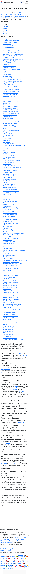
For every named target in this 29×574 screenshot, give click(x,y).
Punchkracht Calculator (9, 326)
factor (16, 386)
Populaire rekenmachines (19, 549)
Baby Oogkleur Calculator (10, 184)
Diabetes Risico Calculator (10, 49)
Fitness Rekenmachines (7, 14)
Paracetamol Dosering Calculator (12, 189)
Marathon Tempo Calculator (10, 297)
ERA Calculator (7, 289)
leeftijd (15, 389)
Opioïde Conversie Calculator (11, 191)
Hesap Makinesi (13, 562)
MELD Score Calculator (9, 216)
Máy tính (16, 565)
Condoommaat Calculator (10, 214)
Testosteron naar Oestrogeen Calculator (14, 247)
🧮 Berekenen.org (6, 2)
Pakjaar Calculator (8, 169)
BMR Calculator (7, 72)
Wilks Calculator (7, 319)
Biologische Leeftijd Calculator (11, 230)
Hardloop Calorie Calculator (10, 282)
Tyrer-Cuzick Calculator (9, 243)
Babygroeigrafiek (7, 172)
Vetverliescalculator (8, 118)
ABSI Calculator (7, 62)
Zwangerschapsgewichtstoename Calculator (15, 260)
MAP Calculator (7, 218)
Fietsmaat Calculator (8, 334)
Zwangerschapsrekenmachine (11, 262)
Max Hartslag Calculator (9, 280)
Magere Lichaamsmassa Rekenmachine (13, 81)
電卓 (4, 568)
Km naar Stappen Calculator (10, 277)
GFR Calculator (7, 159)
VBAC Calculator (7, 270)
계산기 (9, 568)
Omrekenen (9, 550)
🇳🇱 (21, 2)
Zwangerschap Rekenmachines (18, 16)
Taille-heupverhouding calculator (12, 69)
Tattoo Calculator (7, 194)
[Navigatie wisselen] (27, 2)
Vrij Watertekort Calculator (10, 176)
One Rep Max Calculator (9, 88)
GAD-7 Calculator (7, 177)
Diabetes (5, 26)
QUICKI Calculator (8, 45)
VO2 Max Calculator (8, 279)
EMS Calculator (7, 225)
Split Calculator (7, 336)
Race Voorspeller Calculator (10, 301)
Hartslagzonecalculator (9, 312)
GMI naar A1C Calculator (9, 66)
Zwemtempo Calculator (9, 314)
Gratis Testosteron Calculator (11, 137)
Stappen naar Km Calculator (10, 323)
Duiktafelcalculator (8, 248)
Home (2, 6)
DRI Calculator (7, 103)
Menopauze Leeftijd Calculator (11, 211)
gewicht (21, 353)
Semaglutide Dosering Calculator (12, 61)
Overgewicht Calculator (9, 100)
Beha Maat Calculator (8, 143)
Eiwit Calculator (7, 150)
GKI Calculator (7, 64)
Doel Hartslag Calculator (9, 284)
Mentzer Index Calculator (10, 170)
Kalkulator (23, 562)
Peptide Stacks (7, 138)
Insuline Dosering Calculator (10, 42)
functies (8, 443)
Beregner (20, 555)
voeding (25, 355)
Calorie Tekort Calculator (9, 108)
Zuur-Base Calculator (8, 181)
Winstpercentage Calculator (10, 311)
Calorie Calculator (8, 76)
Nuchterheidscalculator (9, 187)
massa (15, 463)
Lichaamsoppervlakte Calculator (11, 160)
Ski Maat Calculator (8, 321)
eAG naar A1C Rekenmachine (11, 52)
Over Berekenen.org (5, 549)
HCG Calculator (7, 272)
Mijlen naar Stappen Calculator (11, 294)
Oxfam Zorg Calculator (9, 149)
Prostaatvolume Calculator (10, 213)
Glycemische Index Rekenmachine (12, 40)
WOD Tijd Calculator (8, 125)
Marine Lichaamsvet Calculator (11, 113)
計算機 (19, 567)
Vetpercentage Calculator (10, 78)
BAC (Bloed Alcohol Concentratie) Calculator (14, 145)
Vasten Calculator (7, 240)
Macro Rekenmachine (9, 152)
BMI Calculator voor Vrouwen (11, 101)
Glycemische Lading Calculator (11, 57)
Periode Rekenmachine (9, 257)
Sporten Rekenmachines (7, 18)
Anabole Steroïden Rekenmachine (12, 79)
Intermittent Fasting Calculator (11, 130)
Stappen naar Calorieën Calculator (12, 309)
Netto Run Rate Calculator (10, 338)
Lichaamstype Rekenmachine (11, 147)
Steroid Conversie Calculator (10, 106)
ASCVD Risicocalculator (9, 245)
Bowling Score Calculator (9, 329)
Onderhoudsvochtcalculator (10, 238)
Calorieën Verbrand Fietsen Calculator (13, 339)
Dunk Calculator (7, 290)
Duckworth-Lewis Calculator (10, 292)
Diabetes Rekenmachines (20, 13)
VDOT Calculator (7, 133)
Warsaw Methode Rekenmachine (12, 51)
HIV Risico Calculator (8, 204)
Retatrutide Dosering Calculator (11, 252)
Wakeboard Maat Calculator (10, 285)
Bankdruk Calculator (8, 331)
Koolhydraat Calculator (9, 157)
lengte (2, 372)
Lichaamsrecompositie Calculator (12, 121)
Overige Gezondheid (8, 30)
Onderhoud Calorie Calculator (11, 105)
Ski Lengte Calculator (8, 317)
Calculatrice (3, 562)
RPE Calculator (7, 120)
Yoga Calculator (7, 140)
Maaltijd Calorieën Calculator (10, 111)
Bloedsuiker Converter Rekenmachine (13, 54)
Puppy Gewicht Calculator (10, 201)
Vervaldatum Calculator (9, 255)
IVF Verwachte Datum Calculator (11, 267)
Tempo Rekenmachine (9, 71)
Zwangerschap (7, 32)
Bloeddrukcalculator (8, 186)
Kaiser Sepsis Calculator (9, 226)
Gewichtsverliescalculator (10, 115)
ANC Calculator (7, 228)
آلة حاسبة (3, 567)
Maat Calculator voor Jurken (10, 223)
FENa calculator (7, 196)
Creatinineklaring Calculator (10, 94)
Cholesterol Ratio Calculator (10, 219)
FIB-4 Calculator (7, 206)
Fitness (5, 28)
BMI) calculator (5, 369)
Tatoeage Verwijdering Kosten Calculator (14, 250)
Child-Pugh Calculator (9, 165)
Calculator (5, 558)
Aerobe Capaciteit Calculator (10, 123)
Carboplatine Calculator (9, 192)
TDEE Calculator (7, 154)
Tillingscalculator (7, 333)
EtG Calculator (7, 231)
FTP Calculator (7, 324)
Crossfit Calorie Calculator (10, 127)
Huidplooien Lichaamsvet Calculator (12, 110)
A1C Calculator (7, 44)
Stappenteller (6, 142)
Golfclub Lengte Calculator (10, 328)
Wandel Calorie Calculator (10, 287)
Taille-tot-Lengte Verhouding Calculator (13, 59)
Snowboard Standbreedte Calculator (13, 306)
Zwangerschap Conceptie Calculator (12, 263)
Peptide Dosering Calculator (10, 98)
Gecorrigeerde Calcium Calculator (12, 167)
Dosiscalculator (7, 198)
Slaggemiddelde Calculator (10, 296)
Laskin (10, 565)
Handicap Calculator (8, 302)
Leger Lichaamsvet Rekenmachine (12, 83)
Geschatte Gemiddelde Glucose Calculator (14, 56)
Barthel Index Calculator (9, 179)
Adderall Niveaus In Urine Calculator (12, 235)
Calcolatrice (3, 556)
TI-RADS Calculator (8, 221)
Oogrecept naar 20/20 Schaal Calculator (13, 233)
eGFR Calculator (7, 209)
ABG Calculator (7, 203)
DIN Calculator (7, 307)
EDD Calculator (7, 274)
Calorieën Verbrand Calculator (11, 89)
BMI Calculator (7, 74)
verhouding (4, 463)
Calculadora (12, 556)
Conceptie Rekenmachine (10, 265)
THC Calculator (7, 199)
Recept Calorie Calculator (9, 135)
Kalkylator (2, 565)
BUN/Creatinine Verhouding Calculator (13, 208)
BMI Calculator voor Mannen (10, 93)
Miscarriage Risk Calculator (10, 268)
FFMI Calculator (7, 128)
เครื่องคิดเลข (11, 567)
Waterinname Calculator (9, 96)
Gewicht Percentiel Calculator (11, 91)
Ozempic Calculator (8, 67)
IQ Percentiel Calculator (9, 162)
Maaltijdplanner (7, 116)
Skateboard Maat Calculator (10, 316)
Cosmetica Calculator (8, 253)
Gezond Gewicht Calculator (10, 86)
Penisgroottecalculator (9, 241)
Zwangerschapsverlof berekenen (12, 39)
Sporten (5, 33)
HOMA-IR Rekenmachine (9, 47)
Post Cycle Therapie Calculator (11, 132)
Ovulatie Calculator (8, 258)
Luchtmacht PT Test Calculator (11, 275)
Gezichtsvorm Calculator (9, 174)
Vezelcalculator (7, 164)
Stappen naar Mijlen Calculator (11, 299)
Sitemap (2, 550)
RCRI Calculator (7, 236)
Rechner (24, 565)
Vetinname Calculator (9, 155)
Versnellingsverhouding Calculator (12, 304)
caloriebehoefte (15, 388)
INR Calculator (7, 182)
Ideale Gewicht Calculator (10, 84)
